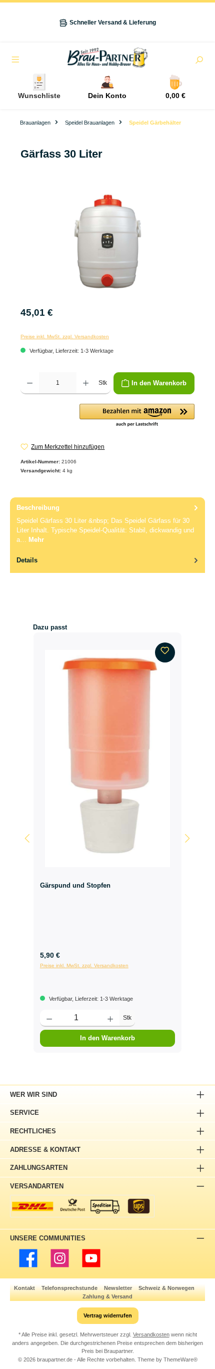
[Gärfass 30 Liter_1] (107, 243)
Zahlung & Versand (107, 1296)
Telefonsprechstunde (70, 1288)
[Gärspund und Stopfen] (107, 758)
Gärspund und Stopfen (75, 885)
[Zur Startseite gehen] (107, 58)
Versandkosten (151, 1334)
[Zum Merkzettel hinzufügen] (165, 652)
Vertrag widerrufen (108, 1315)
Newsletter (118, 1288)
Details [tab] (27, 560)
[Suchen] (199, 61)
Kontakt (24, 1288)
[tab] (107, 523)
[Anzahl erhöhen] (85, 383)
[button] (137, 416)
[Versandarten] (82, 1206)
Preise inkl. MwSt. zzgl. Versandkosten (64, 336)
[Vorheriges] (28, 838)
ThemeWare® (181, 1359)
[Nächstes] (187, 838)
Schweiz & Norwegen (166, 1288)
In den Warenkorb (107, 1038)
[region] (107, 243)
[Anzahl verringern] (29, 383)
